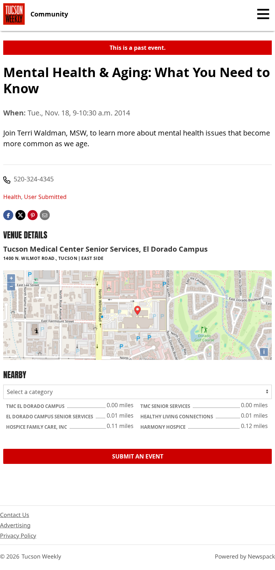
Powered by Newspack (245, 556)
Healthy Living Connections (177, 416)
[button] (33, 215)
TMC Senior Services (165, 406)
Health (12, 197)
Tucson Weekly (41, 556)
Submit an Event (137, 456)
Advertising (15, 525)
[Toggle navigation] (263, 14)
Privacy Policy (18, 536)
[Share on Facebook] (8, 215)
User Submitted (45, 197)
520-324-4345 (34, 179)
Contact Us (14, 515)
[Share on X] (20, 215)
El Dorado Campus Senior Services (50, 416)
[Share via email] (45, 215)
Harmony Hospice (163, 427)
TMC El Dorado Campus (36, 406)
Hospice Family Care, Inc (37, 427)
